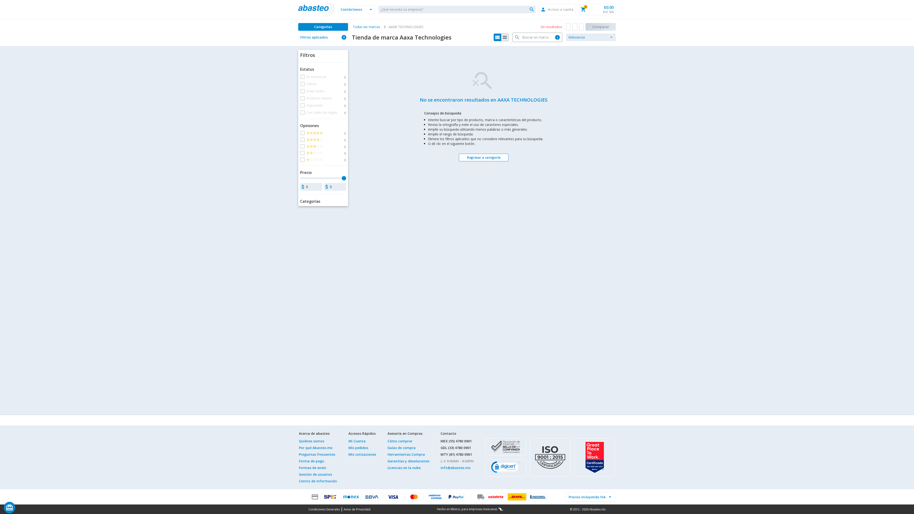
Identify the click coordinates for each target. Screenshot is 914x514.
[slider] (344, 178)
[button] (356, 9)
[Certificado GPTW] (595, 457)
